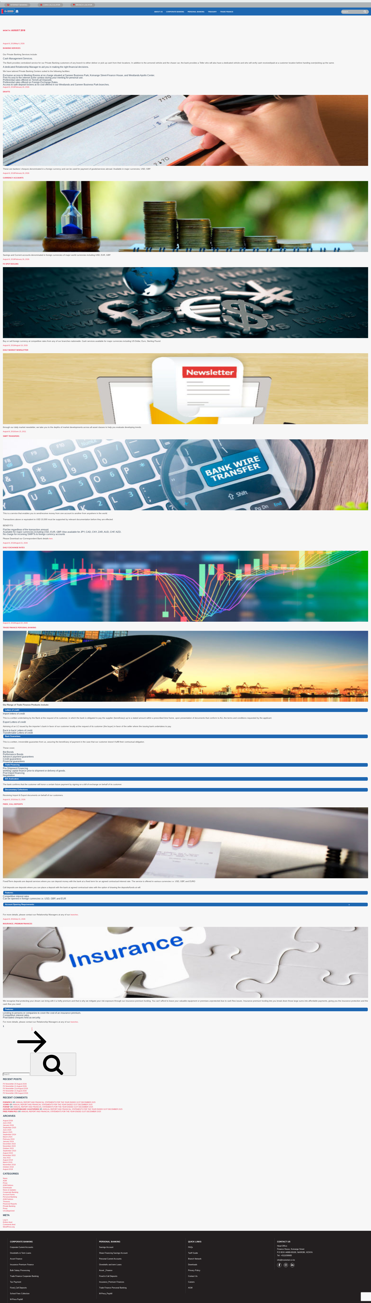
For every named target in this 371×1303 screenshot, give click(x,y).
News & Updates (9, 1190)
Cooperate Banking (10, 1192)
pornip (6, 1107)
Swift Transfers (11, 436)
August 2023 (8, 1153)
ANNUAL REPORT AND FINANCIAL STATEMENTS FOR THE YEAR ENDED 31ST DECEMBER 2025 (56, 1102)
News (5, 1178)
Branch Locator (84, 5)
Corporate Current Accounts (21, 1247)
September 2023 (9, 1151)
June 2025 (7, 1130)
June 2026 (7, 1123)
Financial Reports (10, 1204)
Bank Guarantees (12, 736)
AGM (5, 1181)
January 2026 (8, 1125)
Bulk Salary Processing (20, 1270)
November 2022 (9, 1155)
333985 (6, 1105)
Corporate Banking (175, 12)
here (51, 539)
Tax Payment (15, 1282)
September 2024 (9, 1135)
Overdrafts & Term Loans (20, 1253)
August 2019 (8, 1160)
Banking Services (11, 48)
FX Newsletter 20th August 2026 (15, 1093)
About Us (158, 12)
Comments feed (9, 1225)
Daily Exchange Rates (14, 548)
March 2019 (7, 1162)
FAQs (190, 1247)
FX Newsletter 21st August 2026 (15, 1089)
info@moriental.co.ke (286, 1260)
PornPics (7, 1102)
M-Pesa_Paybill (105, 1293)
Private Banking (9, 1206)
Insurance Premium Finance (22, 1264)
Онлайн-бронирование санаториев (21, 1109)
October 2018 (8, 1167)
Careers (191, 1282)
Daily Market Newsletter (15, 350)
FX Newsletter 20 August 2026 (15, 1084)
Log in (5, 1220)
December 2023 (9, 1144)
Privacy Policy (194, 1270)
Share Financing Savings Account (113, 1253)
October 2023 (8, 1148)
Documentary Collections (16, 790)
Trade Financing (12, 765)
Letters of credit (12, 710)
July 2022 (7, 1158)
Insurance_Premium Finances (17, 924)
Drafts (6, 92)
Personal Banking (196, 12)
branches (74, 915)
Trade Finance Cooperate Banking (24, 1276)
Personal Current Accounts (110, 1259)
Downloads (7, 1188)
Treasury (212, 12)
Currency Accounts (13, 178)
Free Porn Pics (10, 1112)
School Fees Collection (19, 1293)
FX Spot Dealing (10, 264)
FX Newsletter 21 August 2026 (15, 1086)
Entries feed (7, 1222)
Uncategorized (8, 1211)
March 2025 (7, 1132)
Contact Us (193, 1276)
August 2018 (8, 1169)
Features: (9, 893)
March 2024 (7, 1137)
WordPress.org (9, 1227)
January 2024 (8, 1141)
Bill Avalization (12, 779)
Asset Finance (16, 1259)
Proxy (5, 1183)
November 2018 (9, 1165)
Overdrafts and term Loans (110, 1264)
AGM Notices (8, 1185)
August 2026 (8, 1121)
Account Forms (9, 1195)
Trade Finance (226, 12)
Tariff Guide (193, 1253)
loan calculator (51, 5)
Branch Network (194, 1259)
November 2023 (9, 1146)
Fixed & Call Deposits (108, 1276)
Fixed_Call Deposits (13, 804)
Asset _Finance (105, 1270)
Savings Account (106, 1247)
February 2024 (8, 1139)
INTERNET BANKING (18, 5)
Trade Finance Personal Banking (19, 628)
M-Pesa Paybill (16, 1299)
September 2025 (9, 1128)
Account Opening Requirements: (177, 904)
